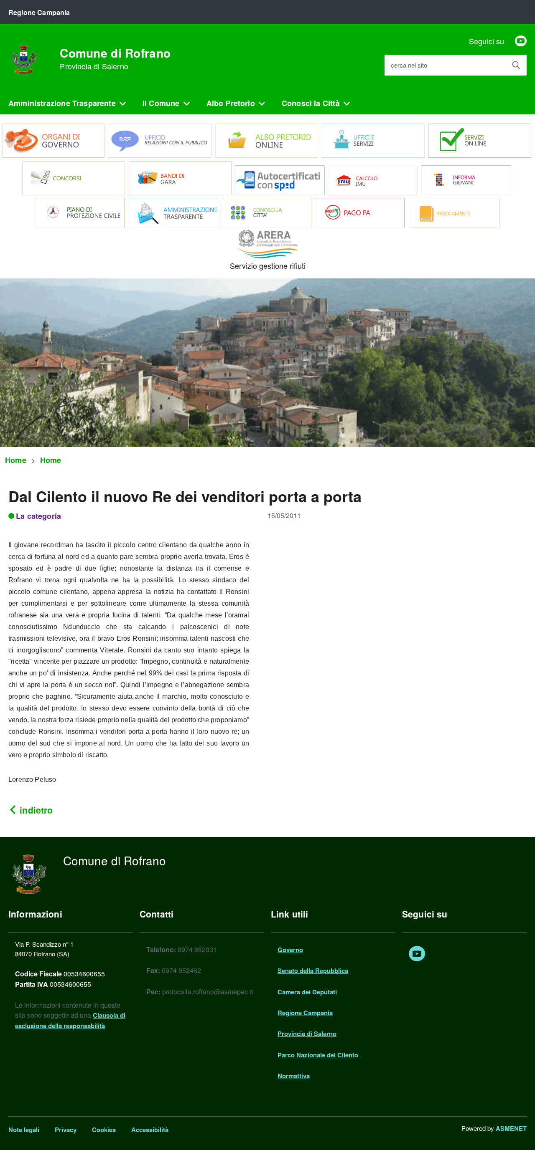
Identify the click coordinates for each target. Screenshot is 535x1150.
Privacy (65, 1129)
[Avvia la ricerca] (516, 65)
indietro (35, 810)
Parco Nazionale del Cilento (318, 1054)
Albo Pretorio (230, 103)
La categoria (38, 516)
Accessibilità (149, 1129)
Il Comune (161, 103)
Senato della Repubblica (313, 970)
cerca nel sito (409, 65)
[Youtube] (521, 40)
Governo (290, 949)
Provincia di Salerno (307, 1033)
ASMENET (511, 1128)
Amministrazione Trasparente (62, 103)
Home (15, 460)
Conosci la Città (311, 103)
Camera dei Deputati (307, 991)
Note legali (23, 1129)
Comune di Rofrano (115, 59)
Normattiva (294, 1075)
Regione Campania (305, 1012)
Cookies (104, 1129)
